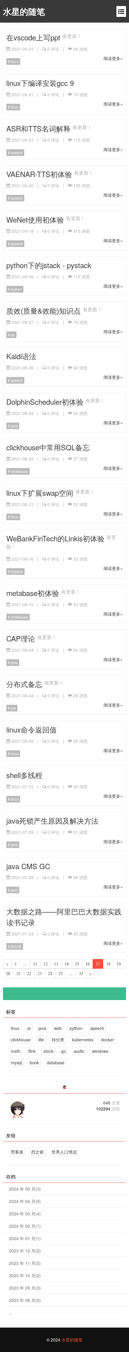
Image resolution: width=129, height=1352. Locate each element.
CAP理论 (21, 638)
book (34, 1062)
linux (14, 61)
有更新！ (72, 36)
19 (119, 964)
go (63, 1051)
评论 (53, 49)
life (41, 1040)
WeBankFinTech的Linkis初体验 (56, 538)
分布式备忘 (25, 684)
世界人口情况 (64, 1152)
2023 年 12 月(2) (25, 1251)
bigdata (16, 571)
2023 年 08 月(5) (25, 1300)
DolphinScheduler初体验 (46, 401)
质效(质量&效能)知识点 (44, 310)
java (14, 425)
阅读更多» (113, 58)
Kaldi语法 (21, 356)
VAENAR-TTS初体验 (40, 174)
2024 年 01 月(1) (25, 1238)
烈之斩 (37, 1152)
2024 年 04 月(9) (25, 1201)
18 (108, 964)
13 (56, 964)
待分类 (16, 946)
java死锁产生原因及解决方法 (52, 820)
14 (66, 964)
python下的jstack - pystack (48, 265)
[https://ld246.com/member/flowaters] (64, 1087)
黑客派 (17, 1152)
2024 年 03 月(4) (25, 1214)
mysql (16, 1062)
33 (81, 973)
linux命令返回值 (31, 729)
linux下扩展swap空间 (40, 492)
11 (35, 964)
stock (48, 1051)
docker (107, 1040)
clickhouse (19, 471)
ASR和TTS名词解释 (39, 128)
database (55, 1062)
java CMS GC (28, 866)
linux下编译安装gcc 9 (40, 83)
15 (77, 964)
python (16, 289)
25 (60, 973)
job (13, 708)
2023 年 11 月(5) (25, 1263)
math (15, 1051)
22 (29, 973)
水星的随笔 (24, 11)
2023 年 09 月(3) (25, 1288)
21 (18, 973)
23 (40, 973)
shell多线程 (24, 775)
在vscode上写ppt (34, 37)
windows (100, 1051)
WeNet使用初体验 (36, 219)
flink (32, 1051)
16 (88, 964)
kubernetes (82, 1040)
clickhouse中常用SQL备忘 (48, 447)
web (58, 1028)
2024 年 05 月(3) (25, 1189)
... (11, 1312)
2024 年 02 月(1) (25, 1226)
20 (8, 973)
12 (46, 964)
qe (12, 334)
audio (79, 1051)
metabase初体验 (33, 592)
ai (29, 1028)
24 (50, 973)
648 (111, 1103)
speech (16, 152)
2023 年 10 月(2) (25, 1275)
